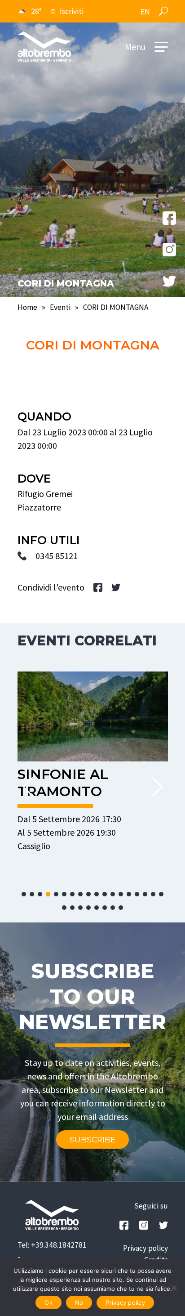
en (145, 12)
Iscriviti (72, 11)
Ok (48, 1302)
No (79, 1302)
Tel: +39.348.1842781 (52, 1245)
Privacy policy (145, 1248)
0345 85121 (56, 555)
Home (27, 307)
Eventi (60, 307)
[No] (173, 1287)
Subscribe (92, 1139)
